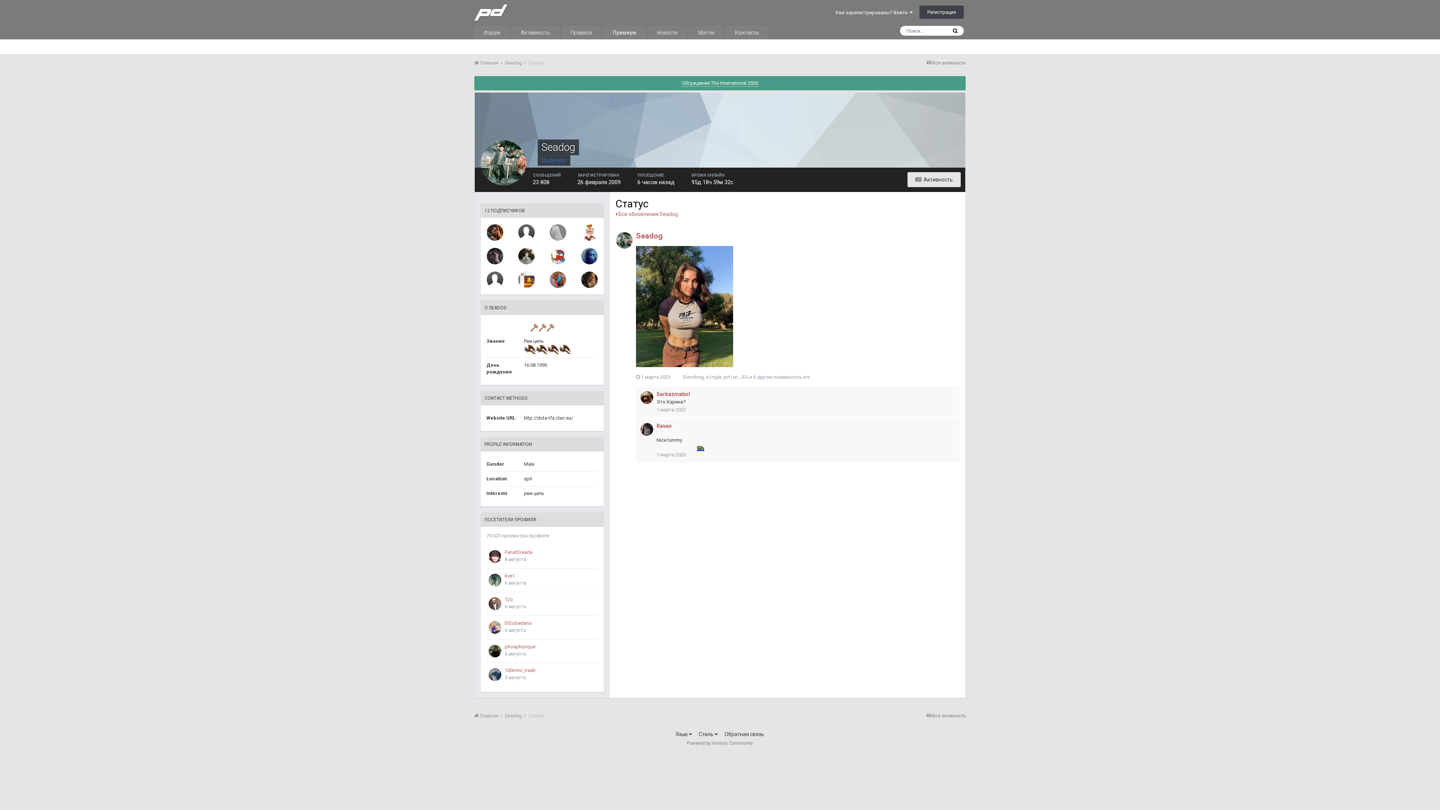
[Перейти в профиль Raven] (646, 429)
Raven (664, 426)
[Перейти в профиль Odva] (589, 232)
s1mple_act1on (722, 377)
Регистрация (941, 12)
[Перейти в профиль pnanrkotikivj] (558, 256)
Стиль (707, 734)
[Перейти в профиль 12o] (495, 603)
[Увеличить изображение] (684, 306)
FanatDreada (518, 552)
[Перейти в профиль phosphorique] (495, 651)
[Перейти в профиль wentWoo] (558, 232)
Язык (682, 734)
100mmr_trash (520, 670)
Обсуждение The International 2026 (720, 83)
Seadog (649, 235)
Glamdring (693, 377)
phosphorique (520, 647)
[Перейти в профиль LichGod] (526, 232)
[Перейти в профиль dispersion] (589, 256)
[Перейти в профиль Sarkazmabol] (646, 397)
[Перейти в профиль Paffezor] (495, 232)
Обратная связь (744, 734)
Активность (535, 33)
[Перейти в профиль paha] (589, 280)
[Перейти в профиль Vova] (526, 256)
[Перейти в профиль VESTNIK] (526, 280)
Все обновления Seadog (647, 214)
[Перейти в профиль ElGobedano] (495, 627)
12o (509, 599)
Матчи (706, 33)
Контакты (747, 33)
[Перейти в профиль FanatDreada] (495, 556)
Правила (581, 33)
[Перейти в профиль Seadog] (624, 240)
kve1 (510, 576)
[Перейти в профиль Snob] (495, 256)
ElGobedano (518, 623)
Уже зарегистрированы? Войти (872, 12)
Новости (667, 33)
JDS (744, 377)
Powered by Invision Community (720, 743)
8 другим (762, 377)
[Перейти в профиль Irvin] (495, 280)
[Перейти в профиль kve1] (495, 580)
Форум (492, 33)
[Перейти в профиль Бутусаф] (558, 280)
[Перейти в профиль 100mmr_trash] (495, 674)
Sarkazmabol (673, 394)
